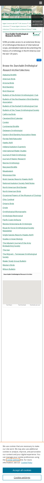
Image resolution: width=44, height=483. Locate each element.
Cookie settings (13, 460)
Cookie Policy (26, 462)
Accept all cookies (22, 470)
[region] (22, 462)
